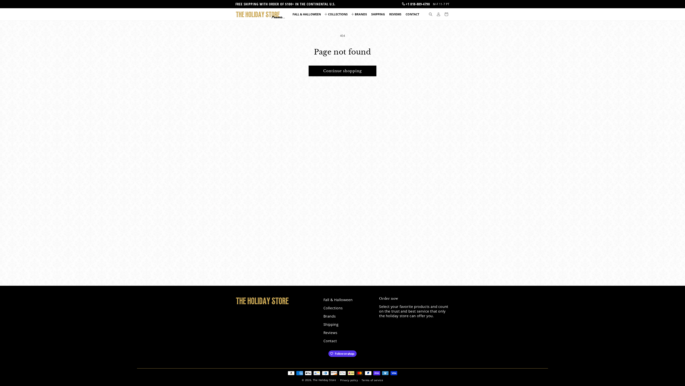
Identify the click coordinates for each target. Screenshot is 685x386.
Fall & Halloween (338, 299)
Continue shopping (342, 71)
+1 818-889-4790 (417, 4)
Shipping (331, 324)
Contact (330, 340)
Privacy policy (349, 380)
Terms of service (372, 380)
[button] (336, 14)
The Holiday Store (324, 380)
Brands (329, 316)
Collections (333, 308)
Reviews (330, 332)
